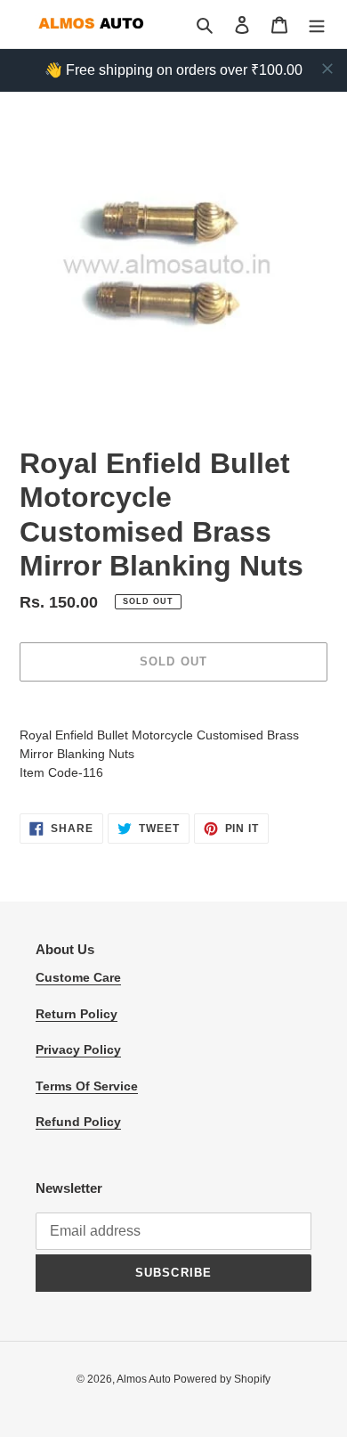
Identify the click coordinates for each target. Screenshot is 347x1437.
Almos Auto (145, 1379)
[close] (327, 69)
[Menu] (316, 24)
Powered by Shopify (222, 1379)
